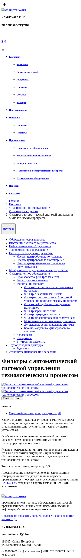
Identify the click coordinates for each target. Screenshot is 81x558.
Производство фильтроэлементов (38, 277)
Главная (14, 201)
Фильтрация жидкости (23, 211)
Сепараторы (24, 338)
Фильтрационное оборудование (29, 207)
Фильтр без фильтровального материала (49, 317)
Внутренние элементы (31, 341)
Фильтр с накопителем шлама (43, 294)
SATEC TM (9, 482)
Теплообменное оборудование (28, 249)
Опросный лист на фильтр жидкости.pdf (35, 413)
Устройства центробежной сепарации (33, 351)
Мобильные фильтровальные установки (50, 321)
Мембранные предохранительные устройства (38, 270)
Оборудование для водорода (27, 239)
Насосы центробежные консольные (39, 256)
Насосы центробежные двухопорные (40, 260)
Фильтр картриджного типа (42, 314)
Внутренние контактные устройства (32, 242)
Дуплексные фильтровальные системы (49, 324)
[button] (44, 56)
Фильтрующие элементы (32, 280)
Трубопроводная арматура (26, 345)
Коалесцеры (24, 334)
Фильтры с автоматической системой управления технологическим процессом (50, 299)
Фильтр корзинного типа (40, 311)
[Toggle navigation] (3, 49)
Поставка (15, 204)
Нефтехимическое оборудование (30, 246)
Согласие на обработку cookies (21, 515)
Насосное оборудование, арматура (31, 253)
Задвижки (23, 348)
